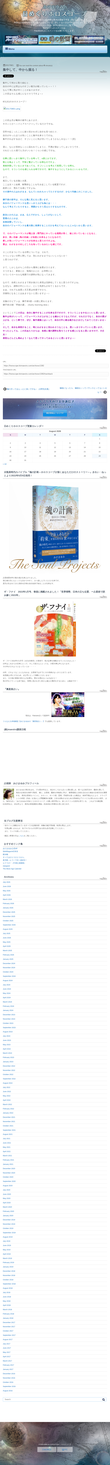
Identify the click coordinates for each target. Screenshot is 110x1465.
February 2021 (8, 1160)
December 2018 (9, 1271)
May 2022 (6, 1096)
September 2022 (9, 1079)
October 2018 (8, 1280)
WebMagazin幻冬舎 (10, 851)
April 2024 (7, 998)
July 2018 (6, 1292)
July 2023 (6, 1036)
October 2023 (8, 1023)
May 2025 (6, 942)
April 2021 (7, 1151)
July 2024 (6, 985)
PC (65, 1449)
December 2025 (9, 912)
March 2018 (7, 1310)
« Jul (4, 464)
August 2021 (7, 1134)
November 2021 (9, 1121)
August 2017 (7, 1339)
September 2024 (9, 976)
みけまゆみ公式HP (10, 849)
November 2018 (9, 1275)
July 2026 (6, 882)
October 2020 (8, 1177)
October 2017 (8, 1331)
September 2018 (9, 1284)
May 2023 (6, 1045)
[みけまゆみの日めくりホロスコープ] (55, 16)
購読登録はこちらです (55, 413)
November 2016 (9, 1378)
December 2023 (9, 1015)
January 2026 (8, 908)
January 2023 (8, 1062)
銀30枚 (5, 854)
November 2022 (9, 1070)
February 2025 (8, 955)
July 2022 (6, 1087)
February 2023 (8, 1057)
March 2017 (7, 1361)
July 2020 (6, 1190)
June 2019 (7, 1245)
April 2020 (7, 1203)
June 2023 (7, 1040)
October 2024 (8, 972)
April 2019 (7, 1254)
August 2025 (7, 929)
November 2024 (9, 968)
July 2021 (6, 1139)
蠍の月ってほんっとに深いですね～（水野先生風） (28, 389)
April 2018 (7, 1305)
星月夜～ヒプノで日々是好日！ (15, 860)
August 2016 (7, 1391)
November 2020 (9, 1173)
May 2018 (6, 1301)
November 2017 (9, 1327)
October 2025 (8, 921)
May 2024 (6, 993)
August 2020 (7, 1186)
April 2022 (7, 1100)
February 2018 (8, 1314)
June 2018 (7, 1297)
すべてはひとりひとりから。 (14, 857)
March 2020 (7, 1207)
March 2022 (7, 1104)
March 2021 (7, 1156)
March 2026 (7, 899)
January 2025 (8, 959)
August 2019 (7, 1237)
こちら (21, 836)
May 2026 (6, 891)
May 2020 (6, 1198)
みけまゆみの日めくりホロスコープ (59, 1444)
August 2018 (7, 1288)
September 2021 (9, 1130)
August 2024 (7, 980)
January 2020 (8, 1216)
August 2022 (7, 1083)
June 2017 (7, 1348)
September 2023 (9, 1028)
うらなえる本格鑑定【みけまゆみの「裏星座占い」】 (24, 721)
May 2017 (6, 1352)
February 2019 (8, 1262)
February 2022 (8, 1109)
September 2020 (9, 1181)
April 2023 (7, 1049)
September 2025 (9, 925)
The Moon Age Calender (12, 869)
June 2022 (7, 1092)
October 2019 (8, 1228)
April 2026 (7, 895)
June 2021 (7, 1143)
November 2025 (9, 916)
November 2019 (9, 1224)
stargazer (6, 866)
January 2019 (8, 1267)
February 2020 (8, 1211)
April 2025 (7, 946)
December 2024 (9, 963)
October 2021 (8, 1126)
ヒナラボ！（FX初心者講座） (14, 863)
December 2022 (9, 1066)
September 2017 (9, 1335)
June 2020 (7, 1194)
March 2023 (7, 1053)
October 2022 (8, 1074)
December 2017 (9, 1322)
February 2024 (8, 1006)
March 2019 (7, 1258)
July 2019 (6, 1241)
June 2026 (7, 886)
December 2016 (9, 1374)
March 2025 (7, 951)
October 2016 (8, 1382)
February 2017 (8, 1365)
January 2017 (8, 1369)
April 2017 (7, 1357)
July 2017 (6, 1344)
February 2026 (8, 903)
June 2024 (7, 989)
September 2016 (9, 1386)
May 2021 (6, 1147)
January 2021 (8, 1164)
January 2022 (8, 1113)
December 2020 (9, 1169)
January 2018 (8, 1318)
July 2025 (6, 933)
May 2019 (6, 1250)
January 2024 (8, 1010)
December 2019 (9, 1220)
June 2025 (7, 938)
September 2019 (9, 1233)
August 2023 (7, 1032)
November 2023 (9, 1019)
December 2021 (9, 1117)
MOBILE (47, 1449)
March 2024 (7, 1002)
